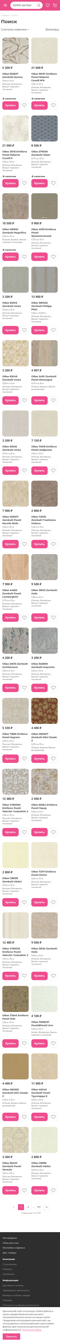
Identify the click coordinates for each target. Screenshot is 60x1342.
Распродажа (10, 1238)
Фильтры (52, 29)
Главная (5, 15)
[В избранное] (24, 105)
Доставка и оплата (13, 1285)
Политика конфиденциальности (21, 1305)
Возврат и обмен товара (16, 1295)
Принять (11, 1336)
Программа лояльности (16, 1290)
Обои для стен (11, 1243)
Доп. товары (9, 1252)
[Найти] (39, 5)
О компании (10, 1264)
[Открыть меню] (5, 5)
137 (38, 1207)
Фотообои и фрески (14, 1247)
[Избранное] (47, 5)
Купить (10, 105)
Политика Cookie (31, 1329)
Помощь (7, 1300)
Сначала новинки (14, 29)
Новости (7, 1269)
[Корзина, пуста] (54, 5)
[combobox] (22, 5)
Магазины (8, 1274)
